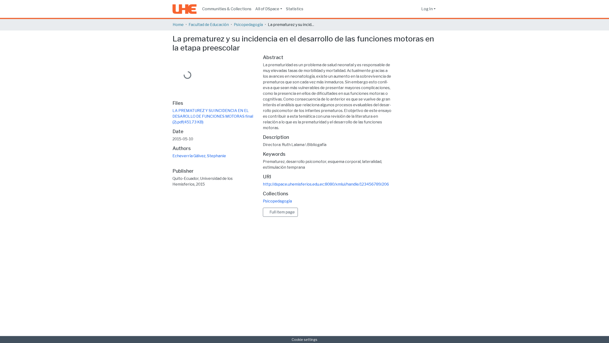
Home (178, 24)
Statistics (294, 9)
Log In (427, 9)
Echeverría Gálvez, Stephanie (199, 156)
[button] (416, 9)
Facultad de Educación (209, 24)
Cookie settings (304, 340)
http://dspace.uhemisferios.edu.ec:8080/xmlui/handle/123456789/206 (326, 184)
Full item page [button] (282, 212)
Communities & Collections (226, 9)
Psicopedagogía (248, 24)
